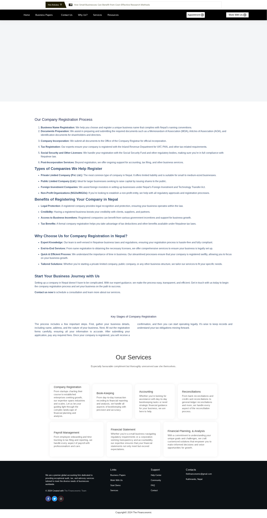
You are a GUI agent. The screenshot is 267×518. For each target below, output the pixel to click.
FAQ (153, 485)
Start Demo (115, 485)
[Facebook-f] (48, 498)
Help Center (156, 475)
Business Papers (118, 475)
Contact (154, 490)
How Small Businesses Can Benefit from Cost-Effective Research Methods (112, 4)
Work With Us (116, 480)
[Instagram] (61, 498)
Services (114, 490)
